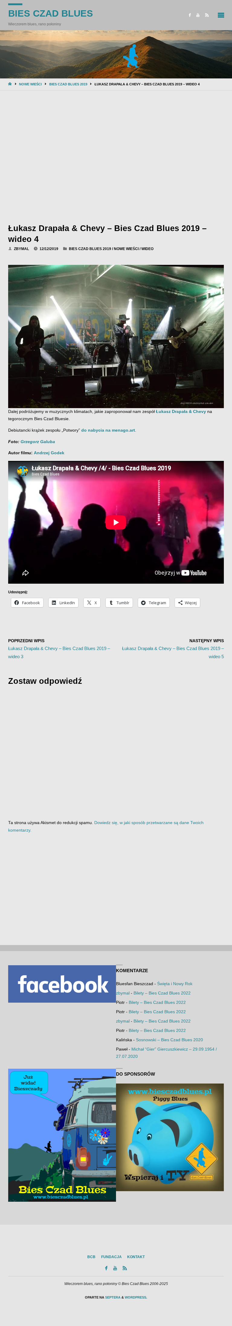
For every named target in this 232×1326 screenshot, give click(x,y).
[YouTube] (198, 15)
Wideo (147, 249)
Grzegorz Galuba (38, 441)
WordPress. (136, 1297)
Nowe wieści (30, 84)
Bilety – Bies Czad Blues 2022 (162, 993)
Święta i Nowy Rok (174, 984)
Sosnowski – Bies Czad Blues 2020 (169, 1040)
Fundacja (111, 1257)
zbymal (123, 993)
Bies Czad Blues (50, 13)
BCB (91, 1257)
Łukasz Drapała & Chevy (181, 411)
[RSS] (207, 15)
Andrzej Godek (49, 453)
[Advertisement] (116, 155)
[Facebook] (190, 15)
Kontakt (136, 1257)
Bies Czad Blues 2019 (68, 84)
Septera (112, 1297)
